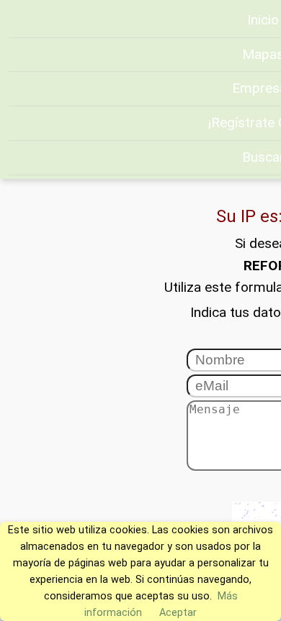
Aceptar (178, 613)
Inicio (263, 20)
